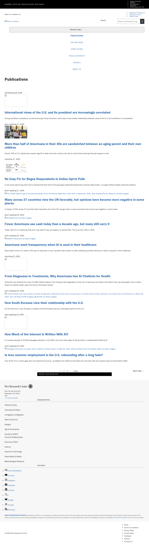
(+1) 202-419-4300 (11, 398)
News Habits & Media (13, 456)
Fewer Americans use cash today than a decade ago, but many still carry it (57, 224)
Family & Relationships (14, 437)
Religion (8, 424)
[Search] (142, 21)
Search (103, 20)
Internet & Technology (13, 451)
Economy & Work (11, 442)
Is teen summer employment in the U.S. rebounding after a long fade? (54, 355)
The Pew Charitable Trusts (123, 517)
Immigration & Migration (14, 415)
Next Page (138, 371)
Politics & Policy (11, 405)
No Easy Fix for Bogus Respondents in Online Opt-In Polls (45, 179)
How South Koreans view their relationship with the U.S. (44, 303)
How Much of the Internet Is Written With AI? (36, 334)
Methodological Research (14, 461)
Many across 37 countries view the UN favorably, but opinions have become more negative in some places (74, 201)
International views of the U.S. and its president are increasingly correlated (57, 112)
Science (8, 447)
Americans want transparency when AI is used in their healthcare (51, 245)
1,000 (75, 371)
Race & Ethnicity (11, 419)
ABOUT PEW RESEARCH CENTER (15, 515)
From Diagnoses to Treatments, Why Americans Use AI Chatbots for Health (57, 276)
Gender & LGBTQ (11, 434)
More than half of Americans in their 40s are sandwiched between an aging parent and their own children (73, 145)
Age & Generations (12, 429)
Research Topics (76, 30)
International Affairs (12, 410)
